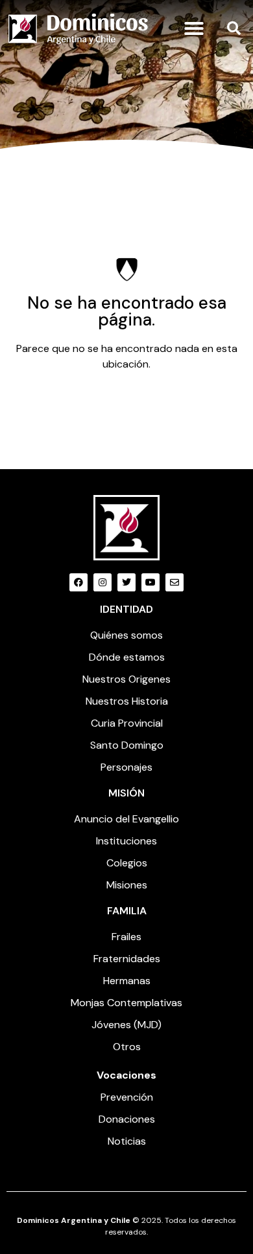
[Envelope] (174, 582)
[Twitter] (126, 582)
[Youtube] (150, 582)
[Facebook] (78, 582)
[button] (194, 28)
